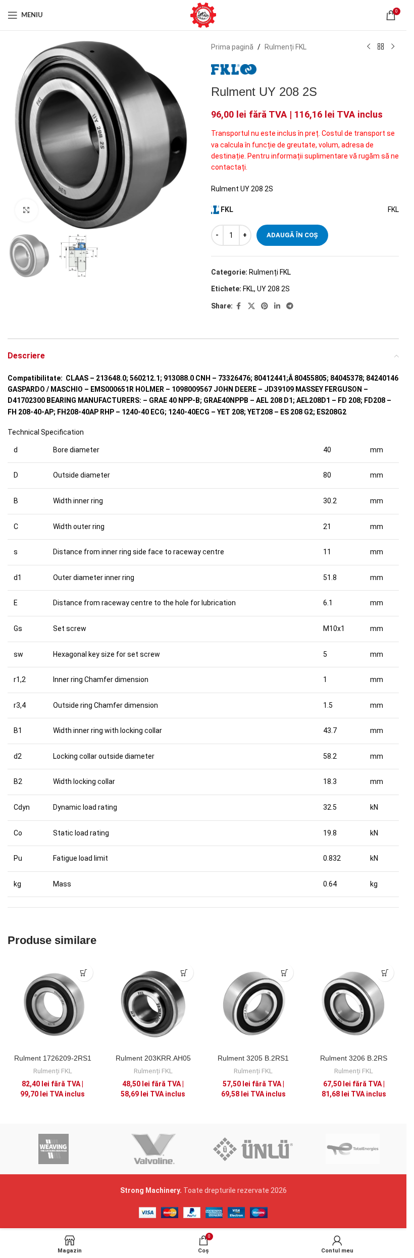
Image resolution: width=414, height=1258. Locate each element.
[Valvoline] (153, 1149)
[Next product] (393, 47)
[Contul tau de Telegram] (289, 306)
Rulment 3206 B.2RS (353, 1058)
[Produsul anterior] (369, 47)
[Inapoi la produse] (381, 47)
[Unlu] (252, 1149)
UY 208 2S (273, 289)
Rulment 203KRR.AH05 (153, 1058)
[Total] (352, 1149)
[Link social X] (251, 306)
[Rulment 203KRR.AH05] (153, 1004)
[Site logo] (203, 15)
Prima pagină (232, 47)
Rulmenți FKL (285, 47)
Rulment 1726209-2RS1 (52, 1058)
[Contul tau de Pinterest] (264, 306)
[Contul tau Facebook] (239, 306)
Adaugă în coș (292, 235)
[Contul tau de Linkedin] (277, 306)
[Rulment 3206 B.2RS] (353, 1004)
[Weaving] (54, 1149)
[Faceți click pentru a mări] (26, 210)
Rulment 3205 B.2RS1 (253, 1058)
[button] (84, 972)
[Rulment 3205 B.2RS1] (254, 1004)
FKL (248, 289)
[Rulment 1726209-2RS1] (53, 1004)
